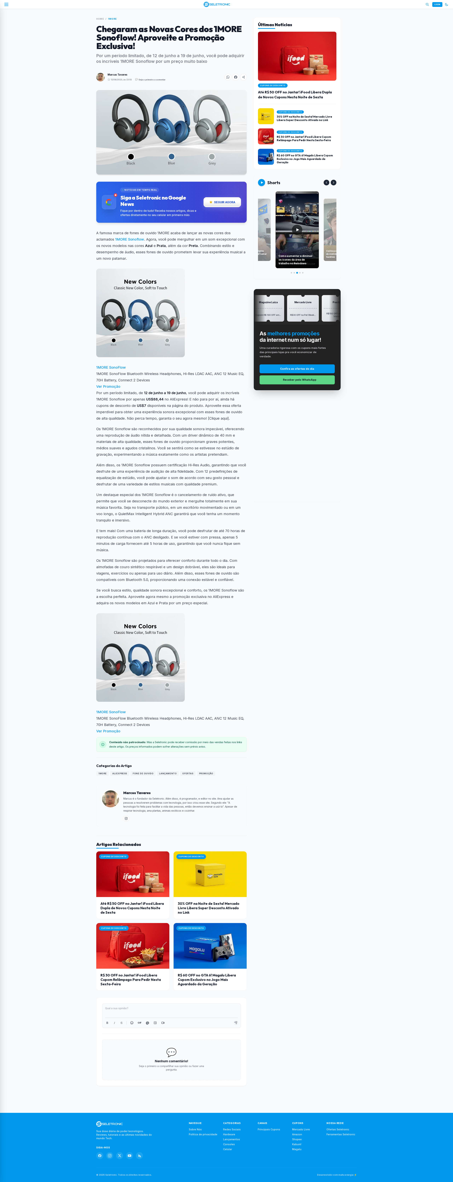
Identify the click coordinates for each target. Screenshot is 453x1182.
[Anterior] (326, 182)
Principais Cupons (269, 1129)
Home (100, 19)
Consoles (229, 1144)
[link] (126, 818)
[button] (228, 77)
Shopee (297, 1139)
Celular (227, 1149)
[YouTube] (129, 1155)
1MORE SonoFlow (111, 367)
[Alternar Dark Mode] (446, 4)
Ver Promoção (108, 386)
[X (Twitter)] (119, 1155)
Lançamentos (231, 1139)
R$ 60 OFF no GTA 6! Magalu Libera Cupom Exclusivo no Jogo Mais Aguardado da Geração (207, 979)
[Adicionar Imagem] (155, 1023)
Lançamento (168, 773)
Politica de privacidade (203, 1134)
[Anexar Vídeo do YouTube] (163, 1023)
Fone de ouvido (143, 773)
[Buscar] (427, 4)
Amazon (297, 1134)
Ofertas (187, 773)
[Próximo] (333, 182)
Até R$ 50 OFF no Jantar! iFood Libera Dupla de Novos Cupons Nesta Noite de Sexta (132, 908)
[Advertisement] (297, 449)
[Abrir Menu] (6, 4)
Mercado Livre (301, 1129)
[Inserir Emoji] (132, 1023)
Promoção (206, 773)
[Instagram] (109, 1155)
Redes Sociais (232, 1129)
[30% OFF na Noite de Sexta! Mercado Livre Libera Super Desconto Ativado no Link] (210, 874)
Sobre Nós (195, 1129)
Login (437, 4)
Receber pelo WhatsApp (299, 379)
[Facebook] (99, 1155)
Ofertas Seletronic (337, 1129)
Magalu (297, 1149)
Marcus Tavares (117, 74)
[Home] (217, 4)
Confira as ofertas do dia (297, 368)
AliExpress (119, 773)
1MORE (112, 19)
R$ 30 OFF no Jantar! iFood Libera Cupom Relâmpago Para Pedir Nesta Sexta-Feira (131, 979)
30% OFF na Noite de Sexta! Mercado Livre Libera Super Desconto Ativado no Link (208, 908)
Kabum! (296, 1144)
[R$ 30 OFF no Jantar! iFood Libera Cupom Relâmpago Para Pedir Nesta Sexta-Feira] (132, 946)
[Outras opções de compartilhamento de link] (243, 77)
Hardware (229, 1134)
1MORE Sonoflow (129, 239)
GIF (139, 1022)
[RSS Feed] (139, 1155)
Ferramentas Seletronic (340, 1134)
